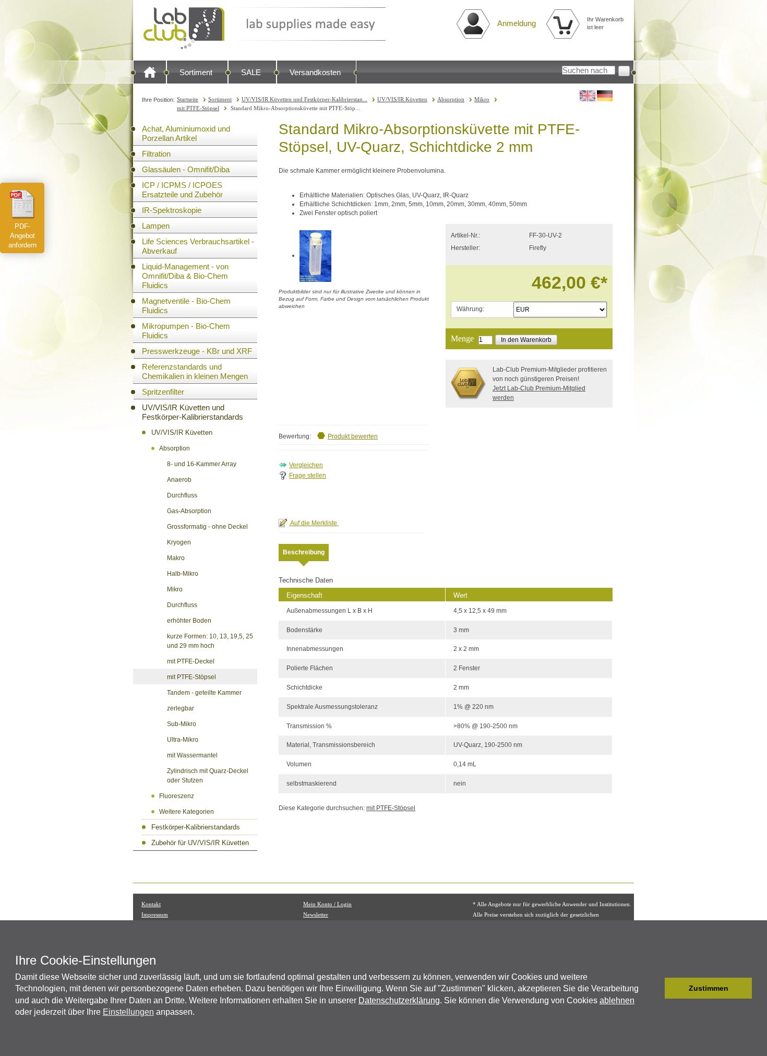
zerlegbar (180, 708)
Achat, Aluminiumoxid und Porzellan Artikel (186, 133)
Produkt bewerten (353, 436)
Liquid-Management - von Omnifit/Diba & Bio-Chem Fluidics (185, 276)
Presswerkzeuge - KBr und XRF (197, 351)
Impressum (154, 914)
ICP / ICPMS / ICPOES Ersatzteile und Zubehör (182, 190)
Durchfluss (182, 495)
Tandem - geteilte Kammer (204, 692)
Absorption (450, 99)
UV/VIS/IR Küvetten (402, 99)
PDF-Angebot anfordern (22, 235)
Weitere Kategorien (186, 811)
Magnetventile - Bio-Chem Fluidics (186, 305)
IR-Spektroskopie (171, 210)
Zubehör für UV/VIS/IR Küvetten (200, 843)
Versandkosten (315, 72)
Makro (176, 558)
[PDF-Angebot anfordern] (22, 204)
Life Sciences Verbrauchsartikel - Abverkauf (198, 246)
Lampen (156, 225)
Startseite (187, 99)
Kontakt (151, 904)
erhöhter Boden (189, 620)
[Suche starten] (624, 71)
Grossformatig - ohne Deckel (207, 526)
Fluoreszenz (176, 796)
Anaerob (179, 479)
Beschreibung (304, 552)
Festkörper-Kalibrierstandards (195, 827)
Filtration (156, 153)
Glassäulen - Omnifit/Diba (186, 169)
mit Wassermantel (192, 755)
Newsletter (315, 914)
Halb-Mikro (182, 573)
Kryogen (179, 542)
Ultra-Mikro (182, 739)
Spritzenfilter (163, 391)
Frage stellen (307, 475)
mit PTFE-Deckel (190, 661)
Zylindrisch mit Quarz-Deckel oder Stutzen (207, 775)
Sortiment (195, 72)
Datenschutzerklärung (399, 1000)
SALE (251, 72)
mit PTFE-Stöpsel (198, 108)
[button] (654, 988)
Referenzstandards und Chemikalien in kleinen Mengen (195, 371)
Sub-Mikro (181, 724)
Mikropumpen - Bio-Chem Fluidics (186, 331)
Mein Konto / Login (327, 904)
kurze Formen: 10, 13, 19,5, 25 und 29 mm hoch (210, 641)
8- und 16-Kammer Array (201, 464)
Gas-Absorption (189, 511)
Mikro (481, 99)
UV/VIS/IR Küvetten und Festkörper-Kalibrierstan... (304, 99)
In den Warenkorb (526, 339)
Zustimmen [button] (708, 988)
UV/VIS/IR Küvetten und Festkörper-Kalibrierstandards (192, 412)
